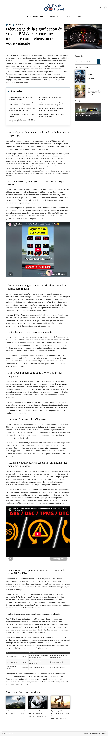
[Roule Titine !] (54, 7)
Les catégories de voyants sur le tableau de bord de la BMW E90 (22, 98)
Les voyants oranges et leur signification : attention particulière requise (22, 109)
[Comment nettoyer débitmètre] (80, 76)
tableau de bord (55, 58)
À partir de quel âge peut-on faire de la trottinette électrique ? (60, 713)
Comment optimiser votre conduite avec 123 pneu (94, 92)
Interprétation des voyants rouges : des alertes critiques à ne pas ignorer (21, 104)
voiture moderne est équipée (18, 61)
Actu (7, 714)
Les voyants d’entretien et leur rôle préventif (50, 98)
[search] (101, 7)
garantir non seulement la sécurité (15, 66)
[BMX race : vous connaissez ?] (15, 702)
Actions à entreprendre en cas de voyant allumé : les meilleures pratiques (52, 104)
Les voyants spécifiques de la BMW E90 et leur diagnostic (22, 121)
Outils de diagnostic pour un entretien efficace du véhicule (51, 115)
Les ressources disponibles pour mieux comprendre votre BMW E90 (51, 109)
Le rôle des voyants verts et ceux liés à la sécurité (22, 115)
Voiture (31, 716)
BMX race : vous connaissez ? (15, 711)
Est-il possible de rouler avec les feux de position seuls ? (86, 114)
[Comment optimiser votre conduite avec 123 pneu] (80, 91)
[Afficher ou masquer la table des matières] (45, 91)
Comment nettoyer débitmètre (94, 78)
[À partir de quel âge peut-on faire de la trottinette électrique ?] (60, 702)
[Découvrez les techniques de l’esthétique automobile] (38, 702)
